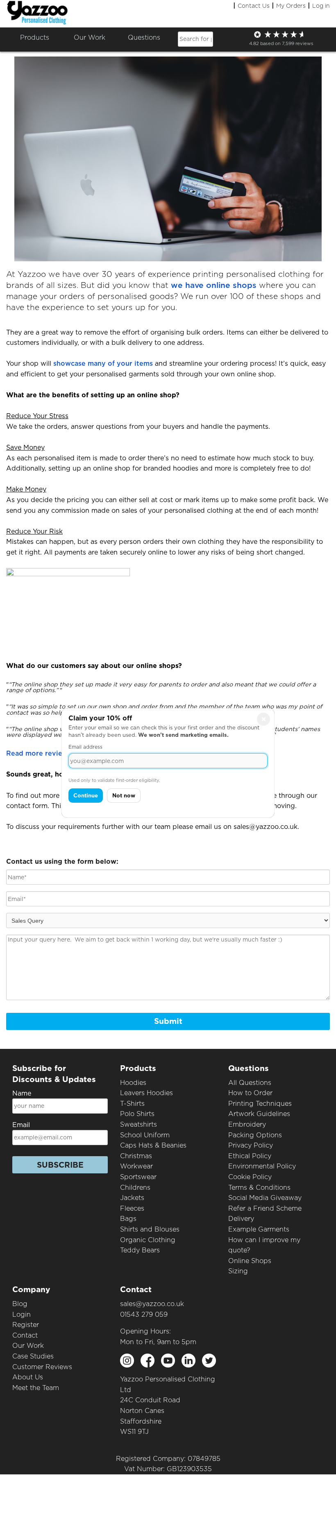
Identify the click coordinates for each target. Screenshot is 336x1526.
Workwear (136, 1166)
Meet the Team (35, 1388)
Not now (123, 795)
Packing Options (255, 1135)
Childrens (135, 1187)
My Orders (291, 5)
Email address (85, 747)
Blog (19, 1304)
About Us (27, 1377)
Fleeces (132, 1208)
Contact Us (254, 5)
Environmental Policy (262, 1166)
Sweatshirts (138, 1124)
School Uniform (145, 1135)
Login (21, 1314)
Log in (321, 5)
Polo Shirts (137, 1114)
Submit (168, 1021)
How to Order (250, 1093)
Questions (144, 37)
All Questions (249, 1083)
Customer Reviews (42, 1367)
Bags (128, 1219)
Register (25, 1325)
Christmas (136, 1156)
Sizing (238, 1271)
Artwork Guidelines (259, 1114)
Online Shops (249, 1261)
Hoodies (133, 1083)
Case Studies (33, 1356)
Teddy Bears (140, 1250)
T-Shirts (132, 1103)
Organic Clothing (147, 1240)
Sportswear (138, 1177)
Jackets (132, 1198)
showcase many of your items (103, 363)
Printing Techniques (260, 1103)
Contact (25, 1335)
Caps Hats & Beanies (153, 1145)
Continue (85, 795)
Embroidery (247, 1124)
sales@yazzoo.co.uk (152, 1304)
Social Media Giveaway (265, 1198)
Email (21, 1125)
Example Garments (258, 1229)
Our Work (28, 1345)
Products (34, 37)
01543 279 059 (144, 1314)
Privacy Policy (250, 1145)
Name (21, 1093)
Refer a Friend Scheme (265, 1208)
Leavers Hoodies (146, 1093)
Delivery (241, 1219)
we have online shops (214, 285)
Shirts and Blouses (149, 1229)
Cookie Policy (250, 1177)
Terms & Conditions (259, 1187)
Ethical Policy (249, 1156)
